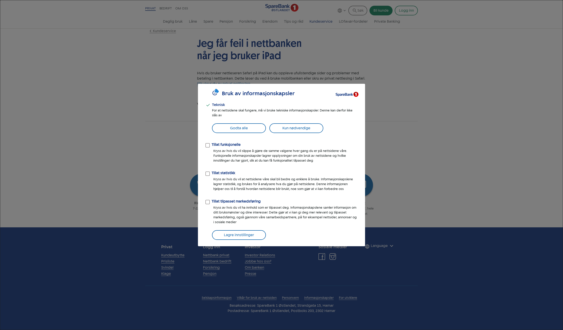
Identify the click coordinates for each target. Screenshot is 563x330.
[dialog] (281, 165)
